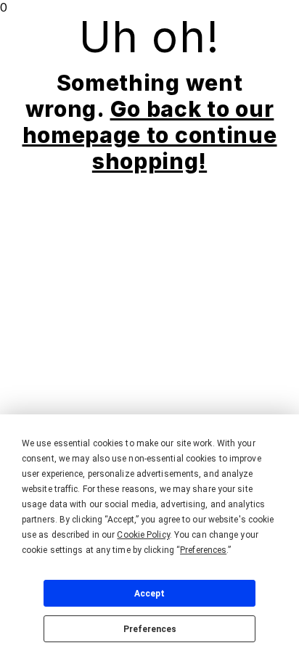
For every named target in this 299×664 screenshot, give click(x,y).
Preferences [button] (203, 550)
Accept (149, 594)
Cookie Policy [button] (143, 535)
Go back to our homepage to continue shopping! (149, 135)
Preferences (149, 629)
